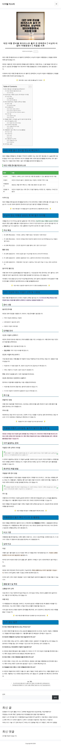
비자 (11, 137)
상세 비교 (9, 133)
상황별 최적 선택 (13, 140)
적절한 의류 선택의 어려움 (14, 123)
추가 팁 (9, 114)
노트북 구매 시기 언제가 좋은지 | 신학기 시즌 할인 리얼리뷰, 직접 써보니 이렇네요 (27, 720)
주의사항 (12, 117)
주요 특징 (9, 96)
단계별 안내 (10, 107)
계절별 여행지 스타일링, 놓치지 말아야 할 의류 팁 (18, 119)
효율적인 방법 (13, 115)
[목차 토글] (29, 86)
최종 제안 (12, 142)
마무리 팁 (11, 92)
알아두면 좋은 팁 (13, 99)
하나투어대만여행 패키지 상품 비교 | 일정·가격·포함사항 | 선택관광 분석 (31, 683)
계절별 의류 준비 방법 (14, 126)
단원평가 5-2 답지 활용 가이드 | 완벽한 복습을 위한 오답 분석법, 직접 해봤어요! (26, 711)
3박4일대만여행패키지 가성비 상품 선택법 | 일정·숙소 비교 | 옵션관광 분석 (31, 685)
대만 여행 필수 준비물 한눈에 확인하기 (14, 89)
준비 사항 (9, 103)
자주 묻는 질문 (8, 144)
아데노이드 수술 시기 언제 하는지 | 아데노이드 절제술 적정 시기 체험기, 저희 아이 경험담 (29, 722)
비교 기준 (9, 131)
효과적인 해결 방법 (12, 124)
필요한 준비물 (12, 105)
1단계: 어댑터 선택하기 (14, 109)
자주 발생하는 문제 (12, 121)
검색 (3, 694)
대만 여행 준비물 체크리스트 (14, 91)
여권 (11, 135)
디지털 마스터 (8, 4)
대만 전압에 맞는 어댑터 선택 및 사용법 (15, 101)
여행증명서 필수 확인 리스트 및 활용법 (15, 130)
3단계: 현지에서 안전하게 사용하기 (17, 112)
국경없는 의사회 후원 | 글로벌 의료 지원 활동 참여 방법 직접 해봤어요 (23, 714)
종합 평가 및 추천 (11, 138)
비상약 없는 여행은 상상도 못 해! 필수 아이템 (17, 94)
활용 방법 (11, 98)
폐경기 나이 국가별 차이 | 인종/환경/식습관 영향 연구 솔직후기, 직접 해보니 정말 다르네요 (30, 717)
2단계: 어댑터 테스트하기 (15, 110)
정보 (31, 681)
